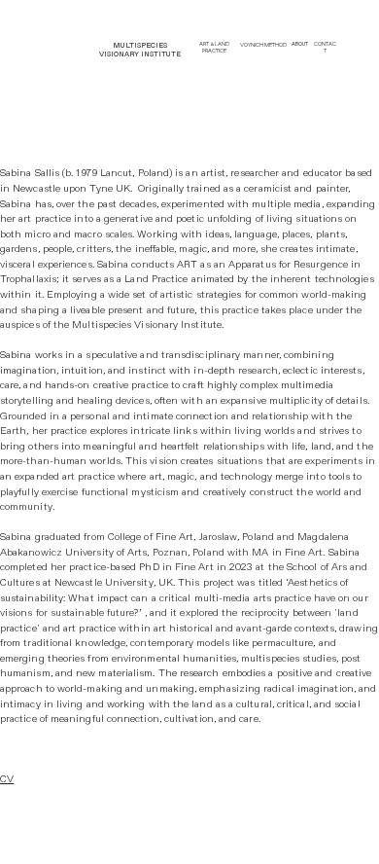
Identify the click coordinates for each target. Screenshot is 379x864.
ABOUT (300, 44)
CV (7, 779)
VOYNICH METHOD (263, 45)
